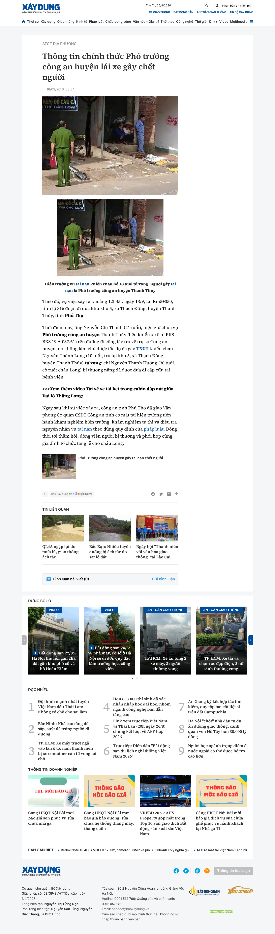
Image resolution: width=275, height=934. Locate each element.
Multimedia (238, 21)
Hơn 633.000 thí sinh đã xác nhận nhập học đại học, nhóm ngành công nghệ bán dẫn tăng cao (142, 706)
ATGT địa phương (59, 44)
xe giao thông (159, 12)
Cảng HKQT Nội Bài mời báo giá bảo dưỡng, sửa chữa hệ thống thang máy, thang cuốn (109, 820)
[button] (132, 678)
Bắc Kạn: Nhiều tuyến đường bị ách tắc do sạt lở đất (110, 552)
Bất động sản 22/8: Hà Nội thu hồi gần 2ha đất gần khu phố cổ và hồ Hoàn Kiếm (54, 660)
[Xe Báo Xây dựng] (240, 890)
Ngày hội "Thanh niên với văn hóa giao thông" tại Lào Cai (157, 552)
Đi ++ (213, 21)
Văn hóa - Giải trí (146, 21)
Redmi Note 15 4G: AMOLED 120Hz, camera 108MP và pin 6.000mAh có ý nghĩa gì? (125, 850)
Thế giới (201, 21)
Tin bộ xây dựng (241, 12)
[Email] (169, 494)
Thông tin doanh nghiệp (52, 770)
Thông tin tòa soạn (233, 871)
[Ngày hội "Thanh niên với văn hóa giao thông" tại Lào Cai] (157, 528)
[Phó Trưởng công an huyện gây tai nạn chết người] (59, 466)
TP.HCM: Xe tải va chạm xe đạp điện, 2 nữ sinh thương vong (221, 663)
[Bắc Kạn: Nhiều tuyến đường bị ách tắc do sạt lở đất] (110, 528)
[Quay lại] (45, 494)
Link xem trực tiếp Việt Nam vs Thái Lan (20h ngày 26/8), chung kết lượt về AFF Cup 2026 (140, 728)
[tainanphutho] (110, 237)
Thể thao (167, 21)
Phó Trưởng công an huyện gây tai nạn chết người (120, 457)
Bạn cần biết (41, 850)
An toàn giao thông (211, 12)
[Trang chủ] (23, 21)
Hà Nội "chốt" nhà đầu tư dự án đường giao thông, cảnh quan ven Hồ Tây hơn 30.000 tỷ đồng (217, 728)
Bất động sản (183, 12)
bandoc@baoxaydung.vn (130, 909)
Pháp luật (96, 21)
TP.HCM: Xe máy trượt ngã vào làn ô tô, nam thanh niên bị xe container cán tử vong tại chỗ (67, 750)
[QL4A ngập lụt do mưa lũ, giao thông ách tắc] (63, 528)
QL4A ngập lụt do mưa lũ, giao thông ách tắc (60, 552)
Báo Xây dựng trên (62, 494)
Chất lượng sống (118, 21)
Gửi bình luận (163, 579)
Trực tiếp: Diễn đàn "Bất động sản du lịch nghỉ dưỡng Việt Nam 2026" (141, 751)
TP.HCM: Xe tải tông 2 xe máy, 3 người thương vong (165, 663)
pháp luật (154, 429)
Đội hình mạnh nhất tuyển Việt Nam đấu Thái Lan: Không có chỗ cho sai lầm (63, 707)
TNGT (142, 349)
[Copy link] (176, 494)
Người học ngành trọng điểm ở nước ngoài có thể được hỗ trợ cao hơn (217, 751)
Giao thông (65, 21)
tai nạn (83, 284)
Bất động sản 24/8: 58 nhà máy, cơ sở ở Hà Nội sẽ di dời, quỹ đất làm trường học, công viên (109, 658)
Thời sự (33, 21)
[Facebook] (153, 494)
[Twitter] (161, 494)
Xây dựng (48, 21)
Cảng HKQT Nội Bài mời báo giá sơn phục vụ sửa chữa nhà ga (51, 818)
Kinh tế (81, 21)
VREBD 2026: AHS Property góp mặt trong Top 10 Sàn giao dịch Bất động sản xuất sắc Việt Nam (163, 823)
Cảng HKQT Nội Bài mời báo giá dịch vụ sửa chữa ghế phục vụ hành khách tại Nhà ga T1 (219, 820)
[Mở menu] (251, 21)
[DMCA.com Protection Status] (221, 912)
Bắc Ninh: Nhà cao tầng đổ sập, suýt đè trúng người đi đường (63, 729)
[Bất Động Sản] (204, 891)
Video (223, 21)
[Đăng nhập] (217, 6)
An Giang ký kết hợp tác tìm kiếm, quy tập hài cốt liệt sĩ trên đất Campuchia (214, 707)
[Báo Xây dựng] (41, 8)
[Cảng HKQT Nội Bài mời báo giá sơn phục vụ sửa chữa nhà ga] (53, 791)
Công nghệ (184, 21)
